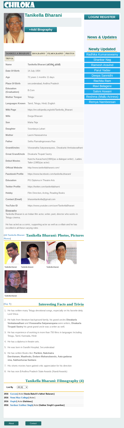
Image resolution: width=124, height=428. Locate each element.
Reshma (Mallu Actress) (102, 96)
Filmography (55, 53)
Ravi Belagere (102, 86)
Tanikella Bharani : (18, 53)
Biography (39, 53)
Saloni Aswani (102, 91)
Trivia (9, 58)
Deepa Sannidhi (102, 75)
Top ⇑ (7, 304)
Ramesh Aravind (102, 65)
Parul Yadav (102, 70)
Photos (69, 53)
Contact (33, 423)
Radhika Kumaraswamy (102, 54)
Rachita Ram (102, 80)
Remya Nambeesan (102, 102)
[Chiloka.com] (19, 5)
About (11, 423)
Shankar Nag (102, 59)
